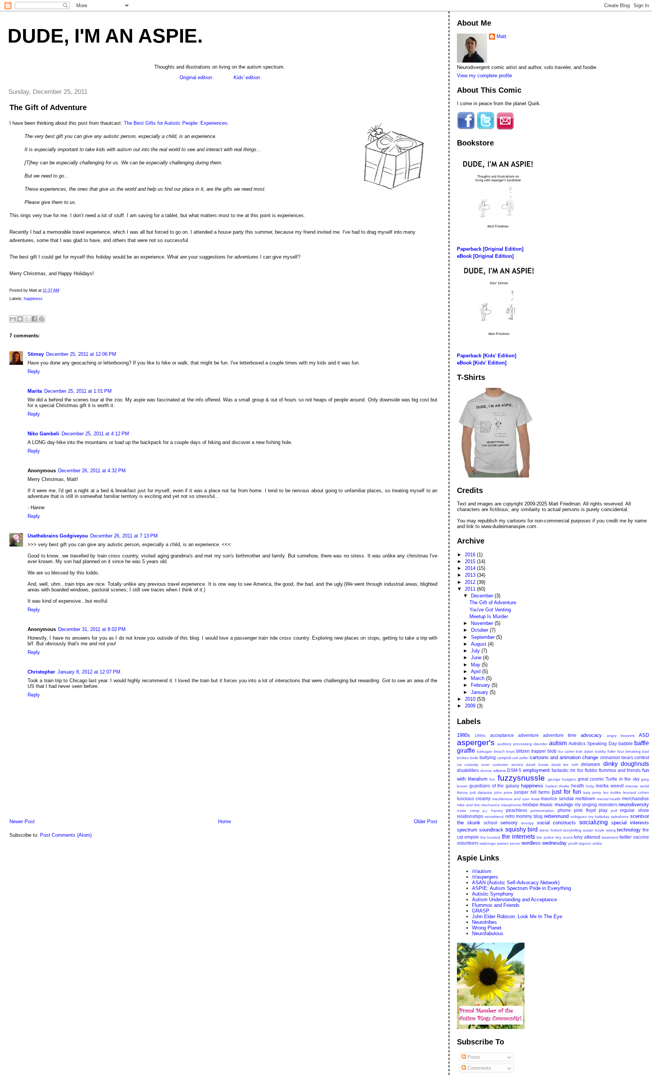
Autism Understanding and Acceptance (514, 899)
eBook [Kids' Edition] (481, 363)
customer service (507, 765)
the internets (518, 836)
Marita (35, 391)
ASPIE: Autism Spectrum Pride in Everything (521, 888)
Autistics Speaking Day (593, 743)
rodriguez (578, 817)
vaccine (641, 836)
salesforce (620, 817)
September (483, 637)
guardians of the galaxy (494, 785)
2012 (471, 582)
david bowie (537, 765)
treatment (610, 837)
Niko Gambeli (43, 433)
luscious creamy (474, 798)
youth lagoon (579, 843)
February (481, 685)
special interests (630, 822)
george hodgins (562, 779)
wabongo (488, 843)
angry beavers (621, 735)
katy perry (592, 792)
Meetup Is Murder (488, 616)
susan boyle (593, 830)
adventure (528, 735)
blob (552, 751)
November (483, 623)
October (480, 630)
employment (536, 770)
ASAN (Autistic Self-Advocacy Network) (516, 882)
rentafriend (494, 817)
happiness (33, 298)
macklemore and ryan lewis (516, 799)
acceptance (502, 735)
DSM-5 (514, 770)
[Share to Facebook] (34, 319)
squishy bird (521, 829)
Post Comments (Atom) (66, 835)
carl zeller (520, 758)
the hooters (490, 837)
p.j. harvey (493, 810)
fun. (492, 779)
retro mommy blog (524, 816)
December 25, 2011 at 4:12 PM (95, 433)
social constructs (556, 822)
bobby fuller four (609, 751)
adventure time (560, 735)
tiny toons (564, 837)
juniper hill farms (532, 792)
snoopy (527, 823)
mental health (609, 799)
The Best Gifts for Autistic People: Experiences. (176, 123)
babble (625, 743)
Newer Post (22, 821)
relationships (470, 816)
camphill (504, 758)
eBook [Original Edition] (485, 256)
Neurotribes (484, 922)
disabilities (468, 770)
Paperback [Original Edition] (490, 249)
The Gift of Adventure (48, 107)
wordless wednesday (544, 843)
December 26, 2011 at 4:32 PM (92, 470)
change (590, 757)
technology (629, 830)
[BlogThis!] (20, 319)
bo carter (566, 751)
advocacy (591, 735)
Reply (34, 371)
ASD (644, 735)
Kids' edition (247, 77)
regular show (634, 810)
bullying (488, 757)
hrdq (590, 786)
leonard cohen (636, 792)
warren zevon (508, 843)
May (476, 665)
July (476, 651)
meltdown (585, 798)
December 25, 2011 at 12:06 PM (81, 354)
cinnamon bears (616, 757)
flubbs (591, 770)
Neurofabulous (487, 933)
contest (641, 757)
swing (611, 830)
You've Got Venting (490, 609)
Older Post (425, 821)
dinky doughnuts (626, 764)
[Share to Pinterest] (41, 319)
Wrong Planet (486, 928)
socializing (593, 822)
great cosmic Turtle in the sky (609, 778)
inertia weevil (610, 785)
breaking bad (637, 751)
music (546, 804)
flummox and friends (620, 770)
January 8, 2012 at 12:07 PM (88, 672)
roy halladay (599, 817)
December (483, 596)
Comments (478, 1068)
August (479, 644)
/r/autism (481, 871)
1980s (463, 735)
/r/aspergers (485, 877)
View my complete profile (484, 75)
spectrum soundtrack (480, 830)
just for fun (566, 792)
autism (558, 743)
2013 (471, 575)
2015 (471, 561)
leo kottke (612, 792)
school (490, 822)
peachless (516, 810)
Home (224, 821)
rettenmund (556, 816)
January (480, 692)
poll (614, 810)
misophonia (511, 805)
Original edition (196, 77)
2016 (471, 554)
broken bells (467, 758)
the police (545, 837)
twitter (626, 836)
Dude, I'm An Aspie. (105, 36)
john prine (503, 792)
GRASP (480, 911)
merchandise (635, 798)
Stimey (36, 354)
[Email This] (13, 319)
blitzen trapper (531, 751)
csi (459, 765)
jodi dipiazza (481, 792)
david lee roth (564, 765)
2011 (471, 589)
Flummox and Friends (496, 905)
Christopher (41, 672)
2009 (471, 706)
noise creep (468, 810)
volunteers (467, 843)
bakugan (484, 751)
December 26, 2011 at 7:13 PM (124, 536)
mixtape (530, 804)
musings (564, 804)
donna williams (493, 771)
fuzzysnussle (521, 777)
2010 (471, 699)
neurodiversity (633, 804)
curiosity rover (477, 765)
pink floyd (585, 810)
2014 (471, 568)
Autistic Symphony (493, 894)
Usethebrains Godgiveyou (58, 536)
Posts (473, 1057)
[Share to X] (27, 319)
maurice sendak (557, 798)
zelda (597, 843)
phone (564, 810)
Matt (501, 36)
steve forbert (551, 830)
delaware (590, 764)
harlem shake (558, 786)
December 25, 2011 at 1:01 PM (78, 391)
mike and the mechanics (478, 805)
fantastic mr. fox (567, 770)
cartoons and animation (555, 757)
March (478, 678)
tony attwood (587, 836)
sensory (509, 822)
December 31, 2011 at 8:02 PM (92, 629)
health (577, 785)
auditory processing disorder (522, 744)
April (476, 671)
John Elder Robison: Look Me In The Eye (517, 916)
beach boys (504, 751)
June (477, 657)
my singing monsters (596, 804)
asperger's (476, 742)
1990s (480, 735)
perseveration (542, 810)
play (603, 810)
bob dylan (585, 751)
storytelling (572, 830)
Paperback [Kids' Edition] (486, 355)
